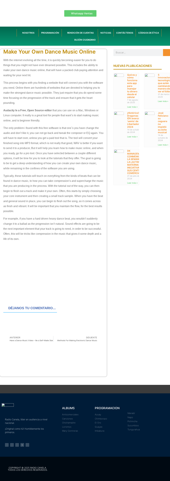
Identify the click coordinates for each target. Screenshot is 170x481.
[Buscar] (166, 52)
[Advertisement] (53, 270)
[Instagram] (12, 445)
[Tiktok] (27, 445)
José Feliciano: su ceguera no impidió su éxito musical (163, 122)
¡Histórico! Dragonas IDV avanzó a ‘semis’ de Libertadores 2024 (134, 119)
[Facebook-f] (7, 445)
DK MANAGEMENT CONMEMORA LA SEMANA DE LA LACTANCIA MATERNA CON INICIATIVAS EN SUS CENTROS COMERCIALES (135, 161)
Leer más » (132, 107)
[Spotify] (17, 445)
